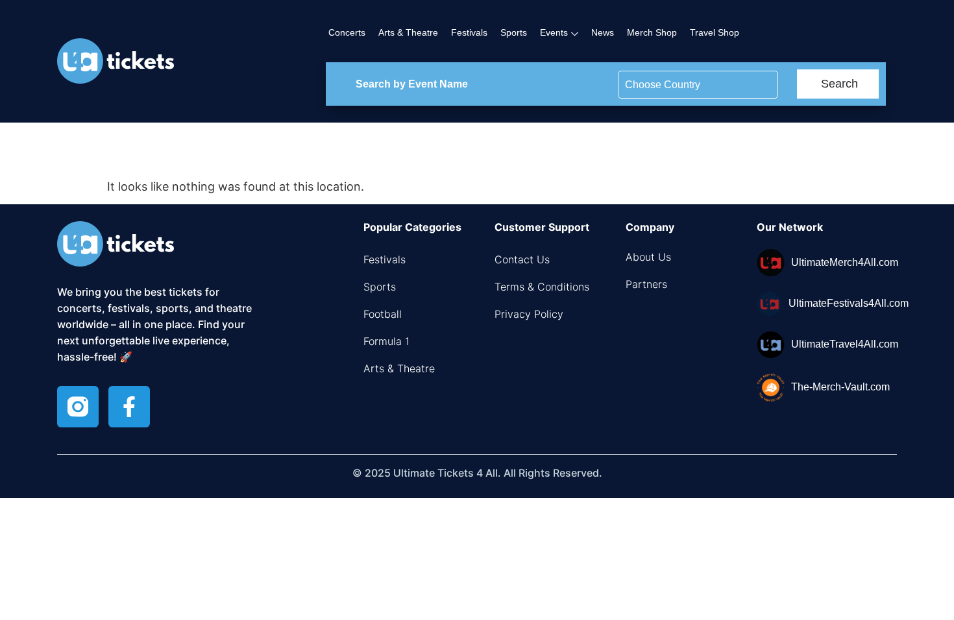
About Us (648, 256)
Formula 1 (386, 341)
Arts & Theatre (408, 32)
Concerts (346, 32)
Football (382, 313)
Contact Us (522, 259)
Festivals (469, 32)
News (602, 32)
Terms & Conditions (542, 286)
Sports (513, 32)
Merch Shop (652, 32)
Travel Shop (714, 32)
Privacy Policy (529, 313)
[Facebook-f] (129, 406)
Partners (646, 284)
